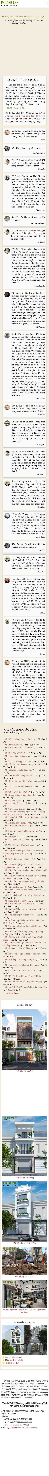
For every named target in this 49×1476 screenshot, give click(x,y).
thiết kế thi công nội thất (29, 20)
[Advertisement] (24, 50)
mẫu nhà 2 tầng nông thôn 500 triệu (27, 116)
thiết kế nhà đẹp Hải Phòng (30, 230)
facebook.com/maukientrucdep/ (24, 1427)
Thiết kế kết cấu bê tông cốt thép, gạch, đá (27, 16)
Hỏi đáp (5, 16)
